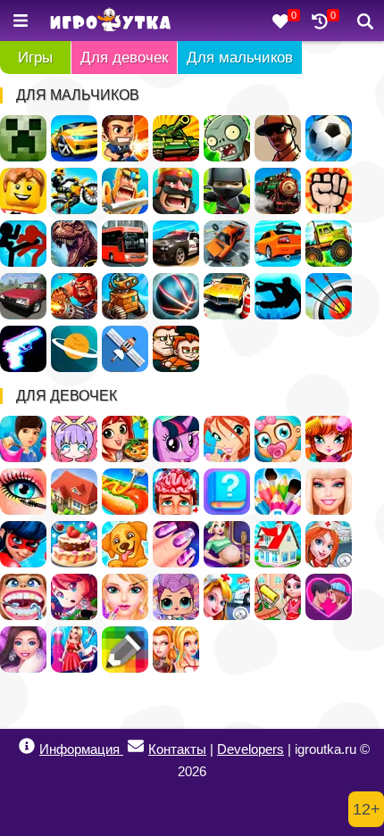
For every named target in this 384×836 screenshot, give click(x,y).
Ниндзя (227, 191)
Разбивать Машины (227, 243)
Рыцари (125, 191)
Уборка (278, 597)
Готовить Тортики (74, 544)
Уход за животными (125, 544)
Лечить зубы (23, 597)
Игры (35, 57)
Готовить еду (125, 439)
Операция (176, 491)
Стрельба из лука (328, 296)
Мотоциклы (74, 191)
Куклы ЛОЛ (176, 597)
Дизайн (74, 649)
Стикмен (23, 243)
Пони (176, 439)
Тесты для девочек (227, 491)
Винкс (227, 439)
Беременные (227, 544)
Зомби (227, 138)
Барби (328, 491)
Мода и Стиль (23, 649)
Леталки (125, 349)
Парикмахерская (328, 439)
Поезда (278, 191)
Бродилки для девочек (74, 597)
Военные (74, 296)
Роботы (125, 296)
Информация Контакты (122, 749)
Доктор (227, 597)
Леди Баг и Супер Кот (23, 544)
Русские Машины (23, 296)
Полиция (176, 243)
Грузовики (328, 243)
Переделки (278, 544)
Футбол (328, 138)
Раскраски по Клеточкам (125, 649)
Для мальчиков (240, 57)
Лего (23, 191)
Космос (74, 349)
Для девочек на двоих (176, 649)
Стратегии (176, 191)
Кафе (125, 491)
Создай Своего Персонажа (74, 439)
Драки (328, 191)
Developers (250, 749)
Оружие (23, 349)
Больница (328, 544)
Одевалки (23, 439)
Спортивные (176, 296)
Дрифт (278, 243)
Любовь (328, 597)
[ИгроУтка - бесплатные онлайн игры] (110, 21)
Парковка (227, 296)
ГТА (278, 138)
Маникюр (176, 544)
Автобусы (125, 243)
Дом (74, 491)
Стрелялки (125, 138)
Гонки (74, 138)
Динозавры (74, 243)
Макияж (23, 491)
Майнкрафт (23, 138)
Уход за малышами (278, 439)
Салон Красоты (125, 597)
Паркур (278, 296)
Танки (176, 138)
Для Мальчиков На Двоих (176, 349)
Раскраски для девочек (278, 491)
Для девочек (124, 57)
